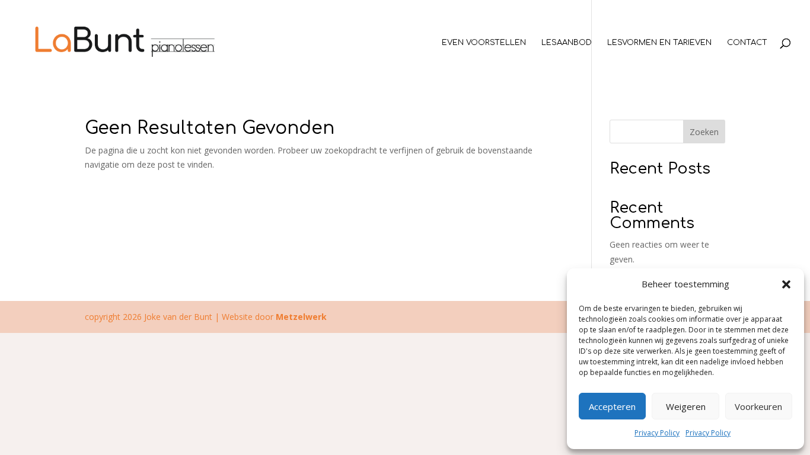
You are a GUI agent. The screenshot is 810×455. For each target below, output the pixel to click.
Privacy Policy (657, 433)
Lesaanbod (566, 43)
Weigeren (686, 406)
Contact (747, 43)
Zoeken (704, 131)
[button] (786, 284)
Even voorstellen (484, 43)
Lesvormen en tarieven (659, 43)
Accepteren (612, 406)
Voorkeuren (758, 406)
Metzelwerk (301, 316)
